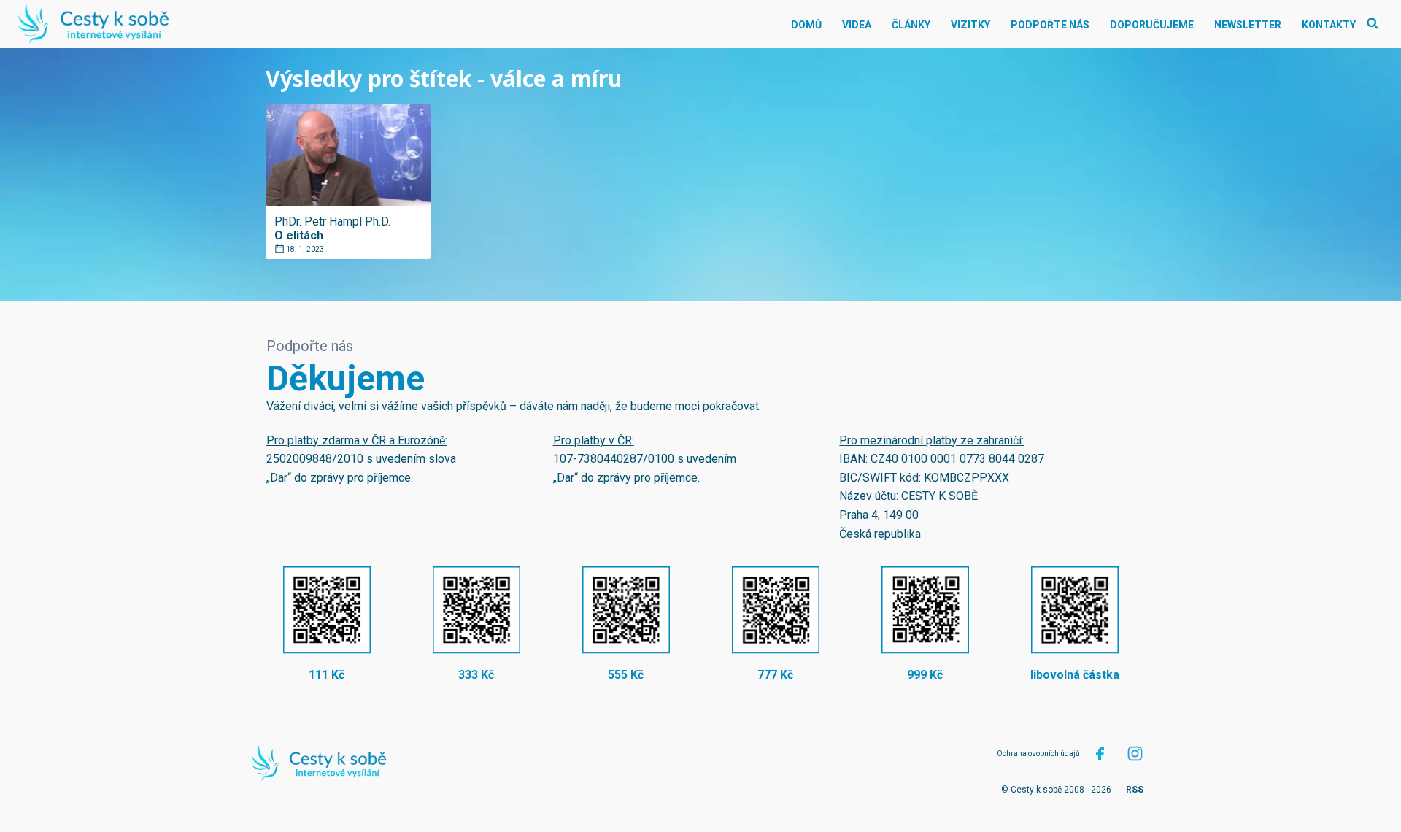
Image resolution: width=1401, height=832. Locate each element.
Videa (856, 25)
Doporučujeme (1152, 25)
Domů (806, 25)
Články (911, 25)
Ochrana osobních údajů (1038, 754)
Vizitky (970, 25)
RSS (1134, 790)
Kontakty (1329, 25)
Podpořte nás (1050, 25)
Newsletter (1247, 25)
